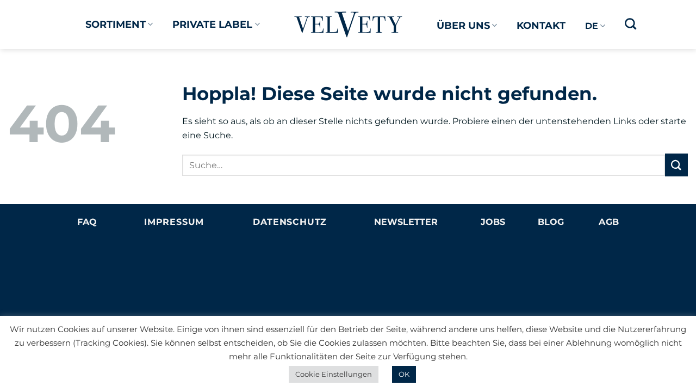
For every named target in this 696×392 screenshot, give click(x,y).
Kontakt (541, 25)
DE (591, 26)
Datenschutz (290, 222)
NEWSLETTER (406, 222)
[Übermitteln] (676, 165)
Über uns (463, 25)
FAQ (87, 222)
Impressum (174, 222)
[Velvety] (348, 24)
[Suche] (630, 23)
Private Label (212, 24)
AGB (609, 222)
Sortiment (115, 24)
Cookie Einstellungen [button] (333, 374)
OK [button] (404, 374)
